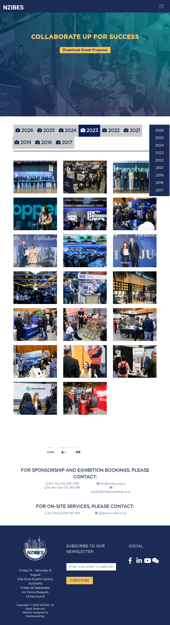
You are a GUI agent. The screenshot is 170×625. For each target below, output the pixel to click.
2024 (69, 130)
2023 (91, 130)
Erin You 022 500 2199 (63, 483)
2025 (48, 130)
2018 (46, 142)
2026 (26, 130)
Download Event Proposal (85, 50)
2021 (134, 130)
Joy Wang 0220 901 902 (63, 513)
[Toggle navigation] (161, 6)
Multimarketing (35, 616)
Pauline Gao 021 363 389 (63, 487)
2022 (113, 130)
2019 (25, 142)
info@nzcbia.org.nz (112, 483)
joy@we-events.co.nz (112, 513)
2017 (66, 142)
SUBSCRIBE (80, 580)
